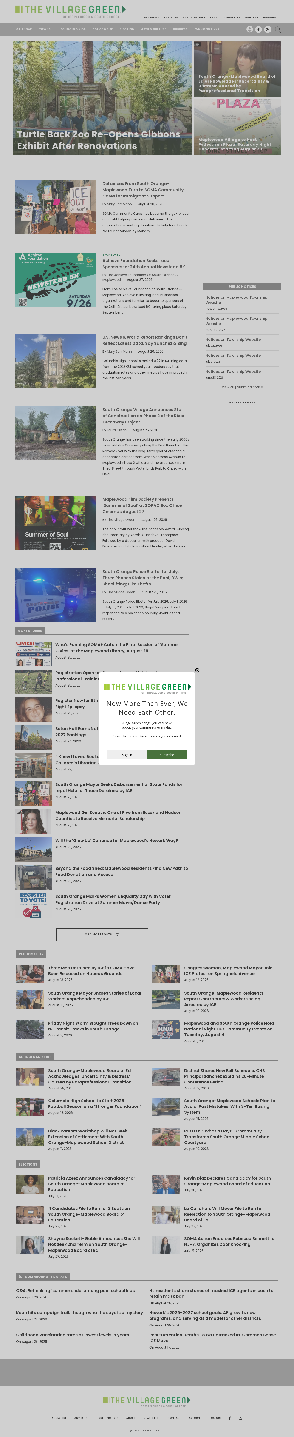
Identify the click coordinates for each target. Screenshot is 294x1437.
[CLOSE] (197, 670)
